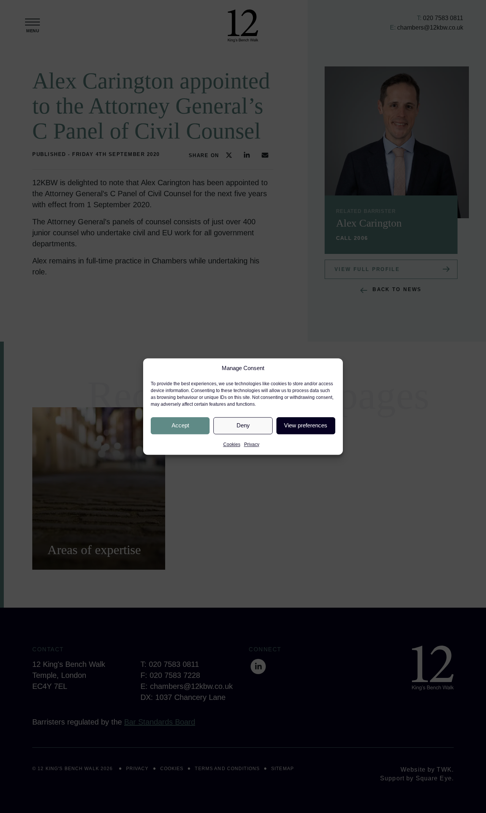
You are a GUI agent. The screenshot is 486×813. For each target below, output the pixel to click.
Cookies (231, 444)
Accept (180, 425)
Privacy (251, 444)
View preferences (305, 425)
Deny (243, 425)
